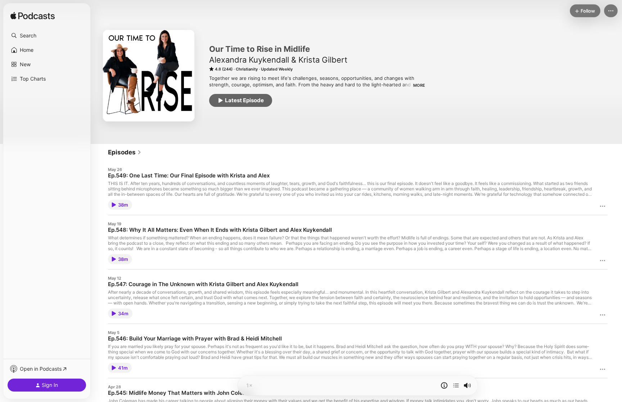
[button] (47, 36)
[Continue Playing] (456, 385)
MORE (419, 85)
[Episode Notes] (444, 385)
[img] (32, 16)
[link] (124, 152)
